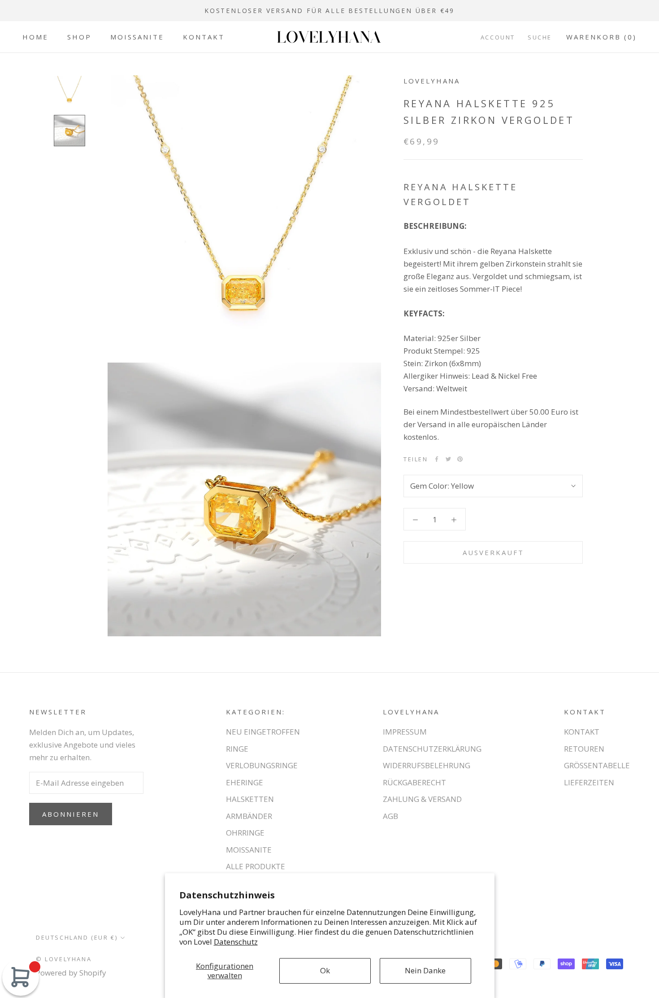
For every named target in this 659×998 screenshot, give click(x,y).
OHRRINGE (245, 832)
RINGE (237, 749)
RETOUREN (584, 749)
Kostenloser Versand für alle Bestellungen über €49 (329, 10)
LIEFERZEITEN (589, 782)
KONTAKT (204, 36)
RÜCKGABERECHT (414, 782)
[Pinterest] (460, 459)
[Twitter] (448, 459)
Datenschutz (236, 942)
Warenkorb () (601, 36)
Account (498, 37)
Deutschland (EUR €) (76, 937)
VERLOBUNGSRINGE (262, 765)
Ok (325, 970)
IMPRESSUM (405, 732)
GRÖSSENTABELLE (597, 765)
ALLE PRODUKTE (255, 866)
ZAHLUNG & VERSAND (422, 799)
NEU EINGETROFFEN (263, 732)
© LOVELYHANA (63, 959)
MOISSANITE (137, 36)
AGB (390, 816)
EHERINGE (244, 782)
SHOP (79, 36)
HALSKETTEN (250, 799)
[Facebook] (436, 459)
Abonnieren (70, 814)
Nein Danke (425, 970)
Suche (540, 37)
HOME (35, 36)
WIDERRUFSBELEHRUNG (426, 765)
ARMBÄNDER (249, 816)
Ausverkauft (493, 552)
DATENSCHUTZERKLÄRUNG (432, 749)
